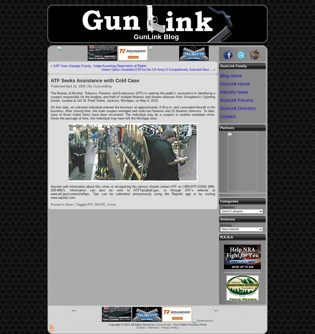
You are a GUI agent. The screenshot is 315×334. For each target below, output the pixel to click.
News (69, 204)
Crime (111, 204)
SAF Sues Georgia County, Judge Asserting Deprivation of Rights (100, 66)
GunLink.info (163, 324)
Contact (141, 327)
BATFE (100, 204)
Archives (226, 225)
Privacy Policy (170, 327)
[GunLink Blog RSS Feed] (51, 328)
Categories (227, 207)
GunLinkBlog (102, 86)
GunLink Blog (156, 37)
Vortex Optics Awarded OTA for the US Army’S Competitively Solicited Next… (156, 69)
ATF (90, 204)
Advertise (153, 327)
